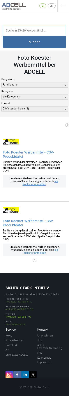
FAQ (39, 352)
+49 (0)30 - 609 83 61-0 (19, 301)
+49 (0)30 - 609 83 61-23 (19, 309)
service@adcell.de (15, 324)
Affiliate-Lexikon (14, 340)
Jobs (40, 340)
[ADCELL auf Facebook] (17, 374)
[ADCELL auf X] (33, 374)
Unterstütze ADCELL (17, 354)
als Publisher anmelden (40, 183)
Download (11, 345)
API (7, 349)
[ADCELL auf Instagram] (9, 374)
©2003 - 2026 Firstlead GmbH (34, 387)
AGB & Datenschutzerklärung (49, 347)
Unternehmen (45, 335)
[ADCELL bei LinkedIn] (25, 374)
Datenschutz (44, 357)
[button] (34, 42)
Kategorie (7, 91)
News (9, 335)
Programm (7, 79)
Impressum (43, 362)
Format (5, 103)
